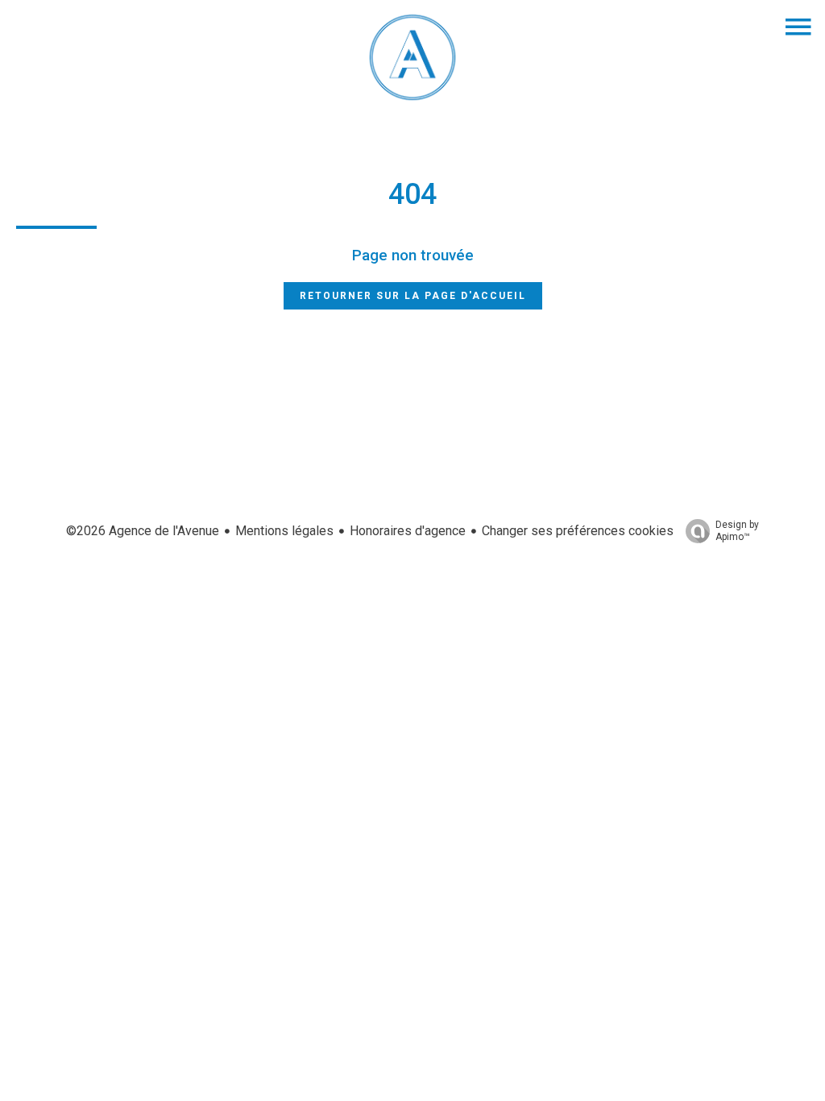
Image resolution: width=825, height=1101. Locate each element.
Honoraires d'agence (408, 530)
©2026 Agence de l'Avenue (142, 530)
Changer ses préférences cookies (578, 530)
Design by (737, 530)
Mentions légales (284, 530)
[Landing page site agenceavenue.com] (412, 100)
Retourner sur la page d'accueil (413, 295)
